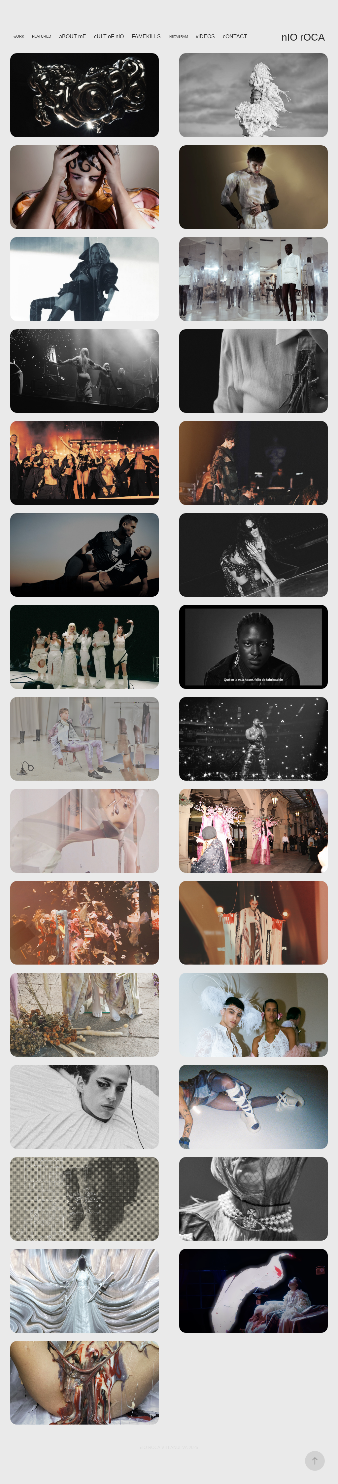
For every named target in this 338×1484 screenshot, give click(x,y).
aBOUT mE (72, 36)
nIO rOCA (303, 37)
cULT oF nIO (109, 36)
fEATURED (41, 36)
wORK (19, 36)
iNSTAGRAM (178, 36)
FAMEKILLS (146, 36)
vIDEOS (205, 36)
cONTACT (235, 36)
